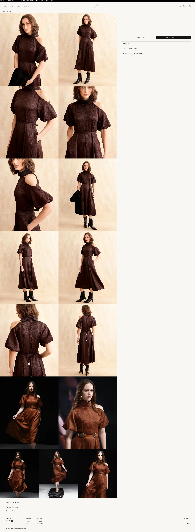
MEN (5, 6)
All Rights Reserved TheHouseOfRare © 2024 (16, 528)
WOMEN (12, 6)
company (28, 518)
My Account (39, 521)
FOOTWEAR (26, 6)
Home (3, 11)
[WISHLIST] (186, 6)
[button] (115, 15)
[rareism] (97, 6)
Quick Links (39, 518)
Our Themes (186, 518)
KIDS (18, 6)
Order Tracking (40, 523)
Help (27, 523)
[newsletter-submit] (58, 511)
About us (28, 521)
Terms (187, 523)
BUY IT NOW (170, 37)
